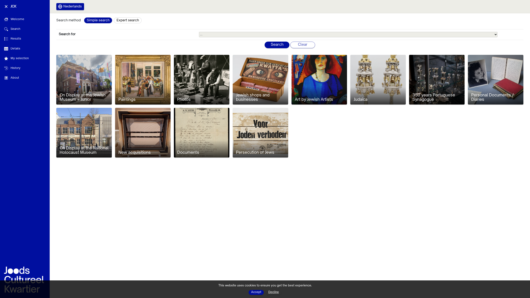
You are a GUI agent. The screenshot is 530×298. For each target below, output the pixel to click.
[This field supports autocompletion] (495, 34)
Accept (256, 292)
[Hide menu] (6, 6)
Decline (273, 292)
